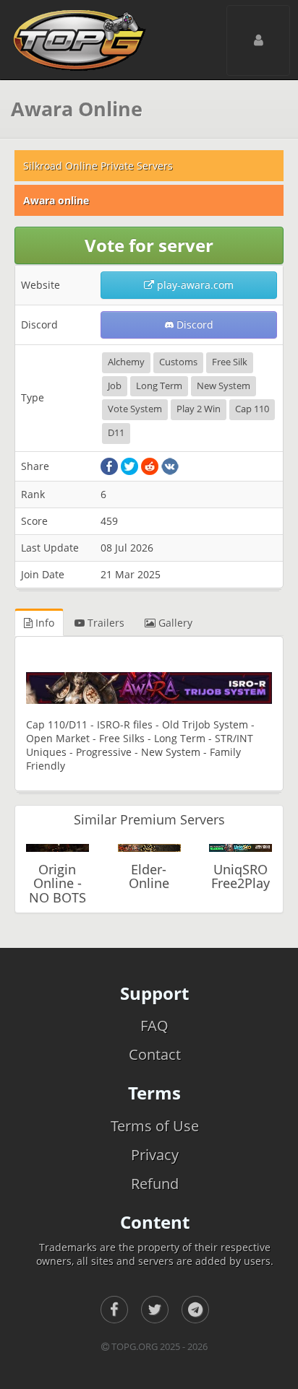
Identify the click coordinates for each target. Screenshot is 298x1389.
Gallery (174, 623)
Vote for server (149, 245)
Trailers (104, 623)
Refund (155, 1183)
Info (43, 623)
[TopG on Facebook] (114, 1310)
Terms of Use (155, 1126)
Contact (155, 1054)
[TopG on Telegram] (195, 1310)
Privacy (155, 1154)
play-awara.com (194, 285)
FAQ (154, 1025)
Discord (193, 324)
